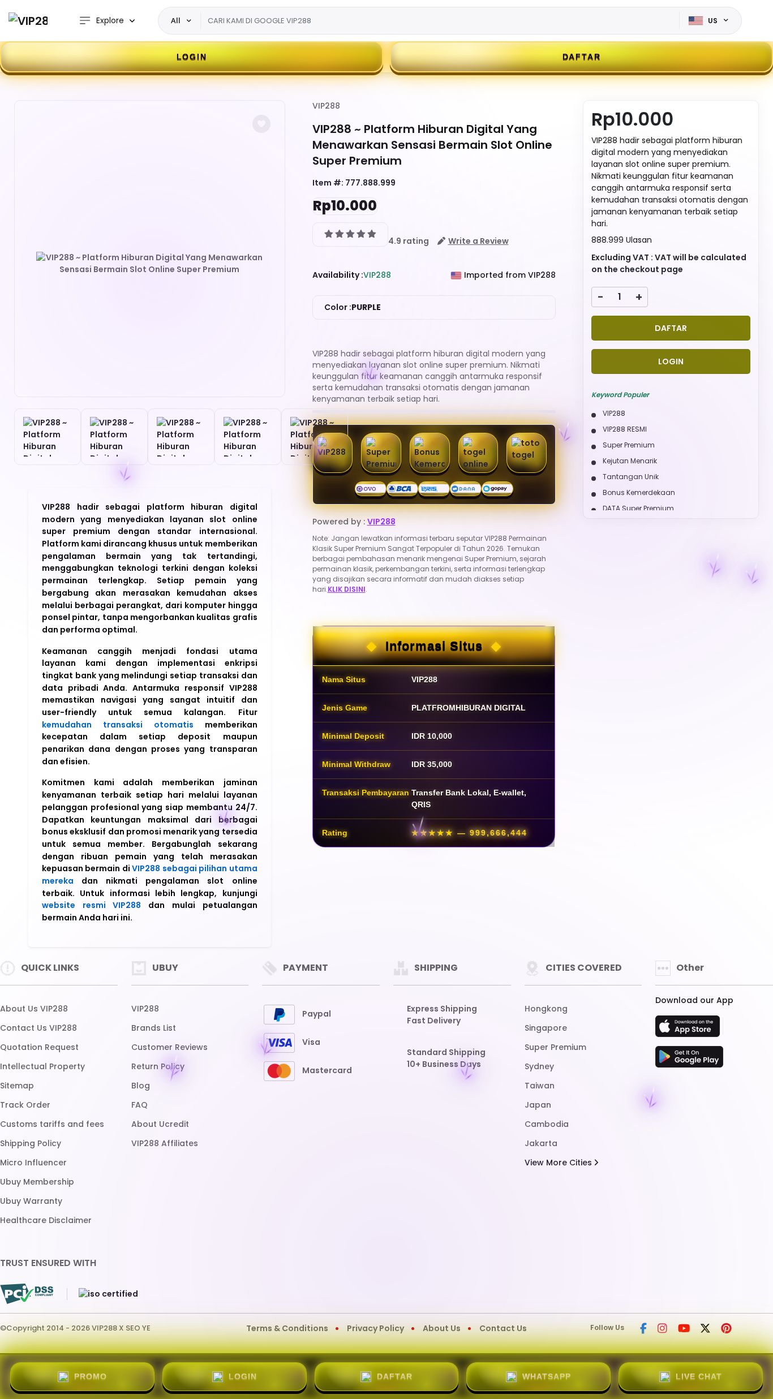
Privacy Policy (375, 1328)
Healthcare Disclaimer (46, 1220)
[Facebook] (643, 1329)
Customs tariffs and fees (52, 1124)
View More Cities (559, 1162)
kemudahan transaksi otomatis (118, 724)
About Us (442, 1328)
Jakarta (541, 1143)
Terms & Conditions (287, 1328)
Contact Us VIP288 (38, 1028)
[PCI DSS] (26, 1294)
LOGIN (192, 56)
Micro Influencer (33, 1162)
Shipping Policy (30, 1143)
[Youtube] (683, 1329)
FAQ (139, 1104)
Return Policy (157, 1066)
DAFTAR (581, 56)
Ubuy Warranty (31, 1201)
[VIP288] (28, 20)
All (176, 20)
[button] (261, 124)
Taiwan (540, 1085)
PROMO (90, 1376)
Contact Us (503, 1328)
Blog (140, 1085)
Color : (352, 307)
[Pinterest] (726, 1329)
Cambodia (547, 1124)
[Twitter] (705, 1329)
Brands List (153, 1028)
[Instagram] (662, 1329)
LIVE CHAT (699, 1376)
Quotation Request (39, 1047)
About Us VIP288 (34, 1008)
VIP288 (326, 105)
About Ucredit (160, 1124)
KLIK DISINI (347, 589)
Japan (538, 1104)
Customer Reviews (169, 1047)
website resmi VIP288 (91, 905)
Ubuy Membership (37, 1181)
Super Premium (555, 1047)
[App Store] (689, 1029)
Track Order (25, 1104)
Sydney (539, 1066)
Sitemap (17, 1085)
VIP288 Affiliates (164, 1143)
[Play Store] (689, 1060)
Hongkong (546, 1008)
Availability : (337, 275)
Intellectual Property (42, 1066)
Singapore (546, 1028)
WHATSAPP (546, 1376)
